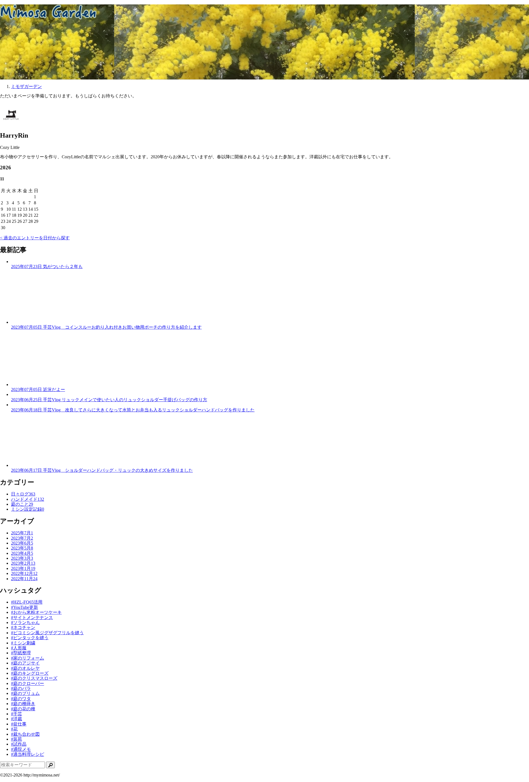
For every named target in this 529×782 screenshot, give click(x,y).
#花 (14, 729)
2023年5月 (22, 548)
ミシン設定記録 (27, 509)
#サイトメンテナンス (32, 617)
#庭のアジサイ (25, 663)
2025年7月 (22, 533)
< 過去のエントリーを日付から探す (35, 237)
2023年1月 (23, 568)
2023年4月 (22, 553)
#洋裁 (16, 718)
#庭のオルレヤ (25, 668)
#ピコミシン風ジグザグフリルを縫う (47, 632)
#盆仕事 (18, 724)
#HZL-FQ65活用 (26, 602)
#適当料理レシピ (27, 754)
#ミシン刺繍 (23, 643)
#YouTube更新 (24, 607)
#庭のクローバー (27, 683)
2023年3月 (22, 558)
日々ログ (23, 494)
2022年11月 (24, 578)
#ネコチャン (23, 627)
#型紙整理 (21, 652)
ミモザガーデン (26, 86)
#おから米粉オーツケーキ (36, 612)
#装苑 (16, 739)
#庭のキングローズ (29, 673)
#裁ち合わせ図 (25, 734)
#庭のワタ (21, 698)
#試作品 (18, 744)
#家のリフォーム (27, 658)
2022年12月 (24, 573)
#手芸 (16, 713)
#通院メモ (21, 749)
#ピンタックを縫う (29, 637)
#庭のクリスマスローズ (34, 678)
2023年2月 (23, 563)
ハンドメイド (27, 499)
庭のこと (22, 504)
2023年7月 (22, 538)
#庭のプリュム (25, 693)
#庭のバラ (21, 688)
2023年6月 (22, 543)
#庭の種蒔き (23, 703)
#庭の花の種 (23, 708)
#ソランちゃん (25, 622)
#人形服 (18, 648)
